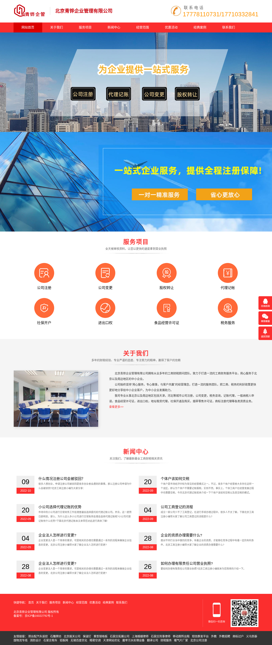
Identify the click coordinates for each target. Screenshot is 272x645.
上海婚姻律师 (140, 636)
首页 (31, 602)
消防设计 (35, 640)
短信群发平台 (200, 636)
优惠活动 (171, 27)
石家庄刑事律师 (160, 636)
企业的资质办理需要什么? (181, 535)
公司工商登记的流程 (177, 507)
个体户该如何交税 (175, 479)
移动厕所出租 (181, 636)
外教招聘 (224, 636)
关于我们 (56, 27)
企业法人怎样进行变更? (57, 535)
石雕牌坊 (55, 636)
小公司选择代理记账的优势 (59, 507)
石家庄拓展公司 (119, 636)
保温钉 (87, 636)
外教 (214, 636)
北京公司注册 (198, 640)
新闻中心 (114, 27)
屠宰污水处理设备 (133, 640)
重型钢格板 (101, 636)
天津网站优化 (111, 640)
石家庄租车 (50, 640)
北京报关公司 (72, 636)
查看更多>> (116, 406)
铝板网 (64, 640)
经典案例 (200, 27)
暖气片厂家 (181, 640)
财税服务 (166, 640)
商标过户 (238, 636)
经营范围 (142, 27)
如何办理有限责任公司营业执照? (187, 564)
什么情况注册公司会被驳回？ (61, 479)
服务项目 (85, 27)
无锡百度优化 (78, 640)
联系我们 (228, 27)
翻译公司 (152, 640)
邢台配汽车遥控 (38, 636)
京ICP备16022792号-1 (39, 615)
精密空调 (95, 640)
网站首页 (28, 27)
